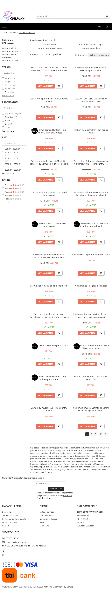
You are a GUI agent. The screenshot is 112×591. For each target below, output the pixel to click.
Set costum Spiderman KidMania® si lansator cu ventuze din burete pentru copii (49, 162)
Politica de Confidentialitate (14, 519)
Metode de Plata (47, 512)
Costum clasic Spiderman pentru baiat (91, 254)
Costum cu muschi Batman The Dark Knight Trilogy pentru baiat (91, 409)
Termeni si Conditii (10, 515)
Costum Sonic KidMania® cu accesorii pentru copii (49, 193)
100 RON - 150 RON (13, 152)
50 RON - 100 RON (12, 148)
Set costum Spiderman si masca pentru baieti (49, 100)
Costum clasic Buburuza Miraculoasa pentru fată (91, 378)
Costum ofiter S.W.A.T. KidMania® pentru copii (49, 225)
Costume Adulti (9, 48)
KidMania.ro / (11, 32)
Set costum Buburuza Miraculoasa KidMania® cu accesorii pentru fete (91, 162)
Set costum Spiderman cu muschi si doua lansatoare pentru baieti (49, 256)
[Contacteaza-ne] (99, 26)
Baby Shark (10, 117)
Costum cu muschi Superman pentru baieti (49, 409)
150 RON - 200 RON (13, 158)
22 (101, 434)
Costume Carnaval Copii (12, 51)
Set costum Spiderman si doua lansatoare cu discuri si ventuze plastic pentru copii (49, 315)
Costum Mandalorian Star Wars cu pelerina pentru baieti (91, 225)
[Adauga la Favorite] (59, 86)
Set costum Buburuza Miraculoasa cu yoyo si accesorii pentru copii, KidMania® (91, 315)
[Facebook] (3, 551)
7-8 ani (7, 81)
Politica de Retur (47, 515)
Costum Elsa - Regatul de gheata (91, 285)
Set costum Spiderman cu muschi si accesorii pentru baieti (91, 69)
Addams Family (11, 113)
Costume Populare (10, 60)
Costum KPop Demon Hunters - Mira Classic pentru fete (91, 347)
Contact (5, 525)
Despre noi (7, 512)
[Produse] (4, 27)
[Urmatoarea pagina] (106, 434)
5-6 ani (7, 88)
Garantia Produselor (48, 519)
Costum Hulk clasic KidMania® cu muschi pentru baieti (91, 100)
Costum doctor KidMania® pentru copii (49, 345)
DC (6, 127)
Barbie (7, 120)
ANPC (42, 522)
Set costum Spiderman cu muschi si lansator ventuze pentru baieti (91, 193)
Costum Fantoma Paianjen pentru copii (49, 285)
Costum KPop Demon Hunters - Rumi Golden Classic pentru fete (49, 131)
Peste (7, 185)
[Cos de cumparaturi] (107, 26)
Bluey (7, 124)
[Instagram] (3, 555)
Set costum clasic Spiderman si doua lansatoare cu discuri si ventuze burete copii (49, 69)
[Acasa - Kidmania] (16, 16)
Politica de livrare (9, 522)
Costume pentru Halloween (9, 56)
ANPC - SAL (44, 525)
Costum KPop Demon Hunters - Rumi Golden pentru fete (49, 378)
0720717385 (12, 538)
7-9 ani (7, 92)
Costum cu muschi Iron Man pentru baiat (91, 131)
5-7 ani (7, 85)
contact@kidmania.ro (16, 542)
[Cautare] (107, 16)
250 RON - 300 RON (13, 170)
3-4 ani (7, 78)
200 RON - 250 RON (13, 164)
